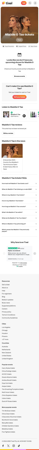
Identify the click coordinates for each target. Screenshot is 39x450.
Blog (3, 297)
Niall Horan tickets (8, 392)
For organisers (7, 294)
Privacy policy (6, 312)
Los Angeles (6, 327)
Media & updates (7, 300)
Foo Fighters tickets (8, 432)
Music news (6, 303)
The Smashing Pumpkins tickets (12, 389)
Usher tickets (6, 398)
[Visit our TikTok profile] (19, 446)
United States (6, 356)
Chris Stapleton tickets (9, 395)
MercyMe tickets (7, 423)
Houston (5, 333)
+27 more (5, 339)
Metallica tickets (7, 429)
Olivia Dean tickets (8, 414)
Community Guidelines (10, 318)
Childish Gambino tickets (10, 426)
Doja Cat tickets (7, 383)
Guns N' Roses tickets (9, 401)
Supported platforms (9, 306)
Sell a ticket (6, 285)
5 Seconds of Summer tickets (11, 417)
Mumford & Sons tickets (10, 420)
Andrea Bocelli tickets (9, 380)
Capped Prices (22, 46)
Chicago (5, 330)
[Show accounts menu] (35, 3)
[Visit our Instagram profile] (13, 446)
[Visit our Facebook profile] (3, 446)
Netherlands (6, 349)
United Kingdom (7, 359)
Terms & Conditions (8, 315)
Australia (5, 346)
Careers (4, 309)
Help (3, 291)
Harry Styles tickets (8, 368)
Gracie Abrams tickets (9, 377)
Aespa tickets (6, 386)
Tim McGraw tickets (8, 411)
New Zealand (6, 353)
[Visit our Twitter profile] (8, 446)
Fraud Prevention (9, 46)
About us (5, 288)
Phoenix (4, 336)
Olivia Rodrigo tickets (9, 371)
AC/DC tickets (6, 374)
